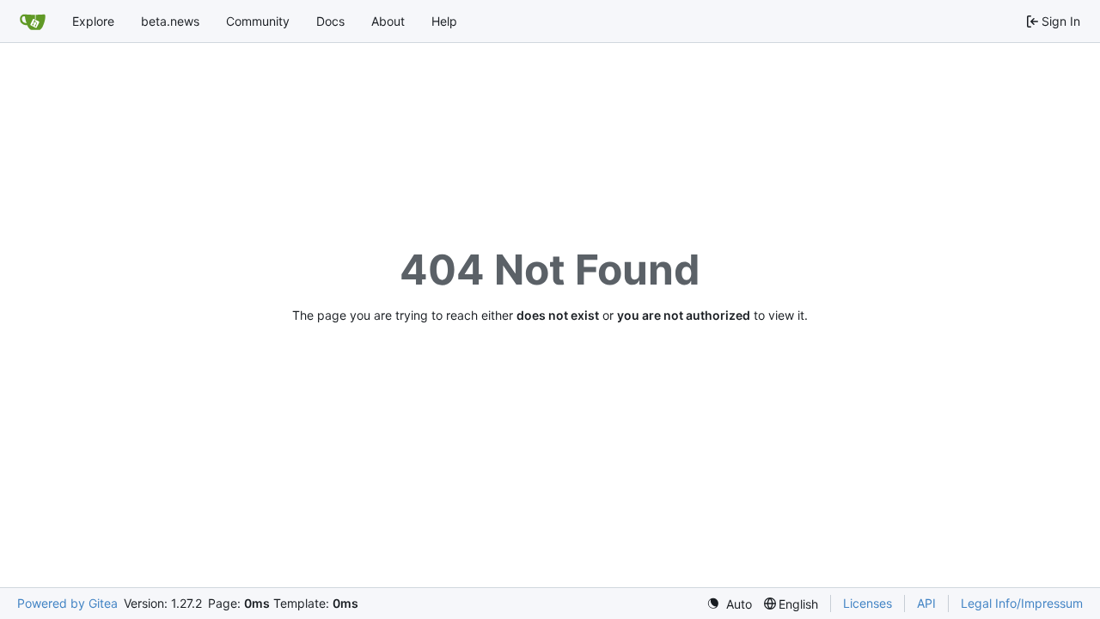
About (388, 21)
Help (444, 21)
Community (258, 21)
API (926, 603)
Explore (93, 21)
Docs (330, 21)
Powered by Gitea (67, 603)
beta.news (170, 21)
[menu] (729, 604)
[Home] (33, 21)
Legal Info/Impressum (1022, 603)
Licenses (867, 603)
